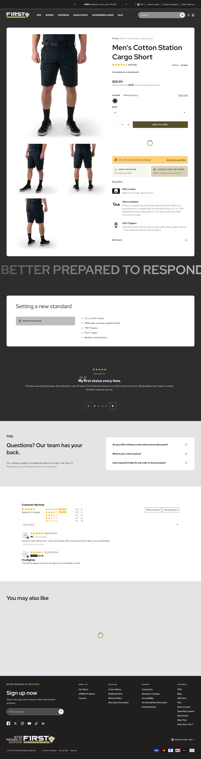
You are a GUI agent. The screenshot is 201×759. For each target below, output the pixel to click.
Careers (82, 698)
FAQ (179, 702)
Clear (175, 15)
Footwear (63, 15)
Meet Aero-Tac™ (185, 724)
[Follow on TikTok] (36, 723)
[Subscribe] (61, 711)
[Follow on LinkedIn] (43, 723)
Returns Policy (115, 698)
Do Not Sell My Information (154, 702)
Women (49, 15)
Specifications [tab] (32, 321)
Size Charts (182, 715)
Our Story (83, 689)
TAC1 (179, 689)
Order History (114, 689)
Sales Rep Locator (185, 711)
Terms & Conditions (50, 750)
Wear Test (182, 720)
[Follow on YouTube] (29, 723)
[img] (37, 533)
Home (115, 38)
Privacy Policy (64, 750)
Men (39, 15)
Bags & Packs (80, 15)
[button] (119, 64)
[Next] (126, 4)
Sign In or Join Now (176, 159)
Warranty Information (118, 702)
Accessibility (148, 698)
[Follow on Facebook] (8, 723)
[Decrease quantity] (116, 124)
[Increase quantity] (128, 124)
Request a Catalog (150, 693)
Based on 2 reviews (31, 512)
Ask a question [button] (171, 509)
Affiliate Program (87, 693)
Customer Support (170, 4)
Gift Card (181, 698)
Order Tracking (187, 4)
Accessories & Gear (102, 15)
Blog (179, 693)
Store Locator (153, 4)
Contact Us (147, 689)
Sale (120, 15)
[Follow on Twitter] (15, 723)
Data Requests (149, 707)
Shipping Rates (115, 693)
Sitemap (74, 750)
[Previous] (74, 4)
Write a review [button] (153, 509)
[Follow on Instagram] (22, 723)
